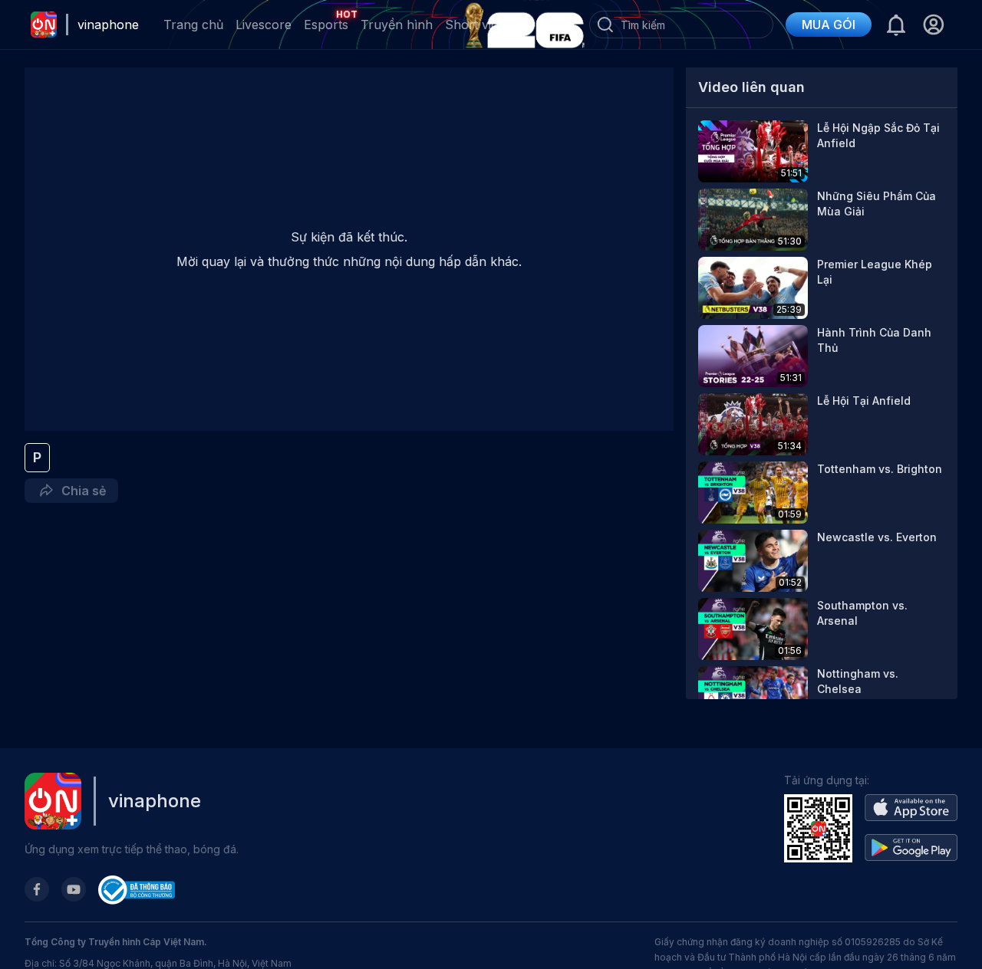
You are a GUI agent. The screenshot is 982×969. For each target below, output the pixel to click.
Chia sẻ (80, 490)
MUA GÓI (828, 24)
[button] (933, 24)
